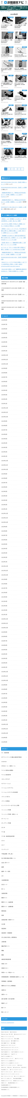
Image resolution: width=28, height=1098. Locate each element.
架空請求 (3, 928)
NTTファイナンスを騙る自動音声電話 (11, 757)
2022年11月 (4, 517)
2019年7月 (4, 693)
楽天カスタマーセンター (19, 1080)
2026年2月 (4, 346)
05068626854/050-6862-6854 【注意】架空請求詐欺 (14, 258)
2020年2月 (4, 663)
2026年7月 (4, 324)
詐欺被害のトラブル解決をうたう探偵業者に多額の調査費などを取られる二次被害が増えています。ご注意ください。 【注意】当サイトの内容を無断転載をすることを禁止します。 (14, 8)
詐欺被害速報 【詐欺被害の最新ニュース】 (12, 977)
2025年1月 (4, 403)
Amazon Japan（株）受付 (8, 1034)
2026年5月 (4, 333)
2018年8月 (4, 742)
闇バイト (3, 1007)
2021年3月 (4, 605)
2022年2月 (4, 557)
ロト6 (2, 840)
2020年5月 (4, 649)
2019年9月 (4, 685)
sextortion (4, 761)
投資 (2, 915)
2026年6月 (4, 328)
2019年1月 (4, 720)
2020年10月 (4, 627)
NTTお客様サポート (6, 1052)
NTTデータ (15, 1054)
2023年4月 (4, 495)
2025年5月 (4, 386)
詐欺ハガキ (4, 963)
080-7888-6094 (6, 1032)
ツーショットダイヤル (7, 788)
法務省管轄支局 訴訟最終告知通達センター (11, 1087)
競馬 (2, 955)
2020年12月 (4, 619)
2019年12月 (4, 671)
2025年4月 (4, 390)
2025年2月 (4, 399)
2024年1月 (4, 456)
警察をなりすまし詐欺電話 (8, 985)
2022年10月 (4, 522)
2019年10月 (4, 680)
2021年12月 (4, 566)
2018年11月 (4, 728)
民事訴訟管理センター (7, 1085)
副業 (2, 867)
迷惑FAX (3, 990)
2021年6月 (4, 592)
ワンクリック (4, 849)
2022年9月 (4, 526)
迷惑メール (4, 994)
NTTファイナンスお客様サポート (9, 1060)
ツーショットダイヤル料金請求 (9, 792)
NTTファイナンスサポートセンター (9, 1065)
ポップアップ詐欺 (6, 823)
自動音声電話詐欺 (6, 959)
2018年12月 (4, 724)
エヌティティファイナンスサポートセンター (11, 1074)
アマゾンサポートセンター (8, 1071)
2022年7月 (4, 535)
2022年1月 (4, 561)
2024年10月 (4, 416)
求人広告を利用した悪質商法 (9, 937)
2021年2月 (4, 610)
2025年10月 (4, 364)
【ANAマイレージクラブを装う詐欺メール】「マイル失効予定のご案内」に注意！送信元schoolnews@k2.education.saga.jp (14, 264)
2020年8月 (4, 636)
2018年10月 (4, 733)
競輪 (2, 950)
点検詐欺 (3, 941)
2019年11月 (4, 676)
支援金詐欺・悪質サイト (7, 919)
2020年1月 (4, 667)
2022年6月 (4, 539)
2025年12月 (4, 355)
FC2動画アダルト (15, 1040)
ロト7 (2, 845)
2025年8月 (4, 372)
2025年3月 (4, 394)
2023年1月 (4, 509)
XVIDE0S (24, 1067)
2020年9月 (4, 632)
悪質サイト (4, 897)
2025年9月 (4, 368)
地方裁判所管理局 (17, 1078)
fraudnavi (3, 196)
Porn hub (4, 1067)
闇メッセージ (4, 1012)
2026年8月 (4, 320)
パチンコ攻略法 (5, 801)
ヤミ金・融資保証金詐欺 (7, 836)
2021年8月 (4, 583)
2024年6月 (4, 434)
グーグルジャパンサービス (8, 1076)
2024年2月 (4, 452)
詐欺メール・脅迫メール (7, 972)
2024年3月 (4, 447)
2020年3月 (4, 658)
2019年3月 (4, 711)
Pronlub (10, 1067)
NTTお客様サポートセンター (18, 1052)
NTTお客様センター (6, 1054)
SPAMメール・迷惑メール (8, 766)
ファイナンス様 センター (20, 1076)
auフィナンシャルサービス (8, 1038)
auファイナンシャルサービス (8, 1036)
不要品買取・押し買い (7, 854)
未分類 (3, 924)
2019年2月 (4, 715)
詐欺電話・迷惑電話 (6, 981)
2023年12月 (4, 460)
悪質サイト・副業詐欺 (7, 906)
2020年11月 (4, 623)
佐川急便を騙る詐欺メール (8, 858)
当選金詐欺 (4, 893)
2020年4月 (4, 654)
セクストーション (6, 783)
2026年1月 (4, 350)
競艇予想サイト (5, 946)
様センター (5, 1082)
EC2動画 (17, 1038)
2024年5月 (4, 438)
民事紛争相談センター (13, 1082)
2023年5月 (4, 491)
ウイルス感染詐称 (6, 774)
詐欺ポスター (4, 968)
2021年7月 (4, 588)
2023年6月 (4, 487)
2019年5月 (4, 702)
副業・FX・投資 (5, 871)
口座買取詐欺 (4, 880)
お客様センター (6, 1069)
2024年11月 (4, 412)
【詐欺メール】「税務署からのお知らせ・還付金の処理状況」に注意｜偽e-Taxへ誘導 (13, 220)
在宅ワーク (4, 884)
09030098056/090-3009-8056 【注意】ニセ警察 (14, 187)
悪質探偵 (3, 911)
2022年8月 (4, 531)
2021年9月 (4, 579)
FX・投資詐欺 (5, 752)
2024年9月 (4, 421)
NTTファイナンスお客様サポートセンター (11, 1063)
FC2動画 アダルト (6, 1043)
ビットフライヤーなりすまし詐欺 (10, 805)
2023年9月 (4, 474)
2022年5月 (4, 544)
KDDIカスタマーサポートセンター (9, 1045)
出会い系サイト (5, 862)
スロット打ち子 (5, 779)
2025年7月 (4, 377)
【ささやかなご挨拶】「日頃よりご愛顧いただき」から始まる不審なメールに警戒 (13, 225)
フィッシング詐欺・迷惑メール (9, 814)
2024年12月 (4, 408)
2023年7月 (4, 482)
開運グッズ (4, 1003)
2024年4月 (4, 443)
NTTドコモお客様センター (8, 1056)
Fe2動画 (13, 1043)
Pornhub (20, 1065)
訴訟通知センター (6, 1089)
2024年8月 (4, 425)
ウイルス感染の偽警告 (7, 770)
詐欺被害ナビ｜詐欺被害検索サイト (13, 1095)
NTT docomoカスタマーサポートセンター (11, 1047)
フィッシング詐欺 (6, 810)
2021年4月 (4, 601)
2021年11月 (4, 570)
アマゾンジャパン (18, 1071)
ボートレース (4, 818)
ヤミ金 (3, 832)
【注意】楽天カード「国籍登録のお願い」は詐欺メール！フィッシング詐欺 (13, 243)
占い (2, 875)
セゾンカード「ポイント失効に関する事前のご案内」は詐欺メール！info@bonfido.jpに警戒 (13, 248)
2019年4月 (4, 706)
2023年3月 (4, 500)
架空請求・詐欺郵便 (6, 933)
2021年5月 (4, 597)
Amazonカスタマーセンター (20, 1034)
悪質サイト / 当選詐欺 (7, 902)
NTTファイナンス (19, 1058)
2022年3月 (4, 553)
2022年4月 (4, 548)
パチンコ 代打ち (5, 796)
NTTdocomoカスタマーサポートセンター (11, 1049)
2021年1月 (4, 614)
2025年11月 (4, 359)
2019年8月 (4, 689)
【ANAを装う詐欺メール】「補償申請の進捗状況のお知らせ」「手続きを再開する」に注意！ (14, 270)
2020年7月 (4, 641)
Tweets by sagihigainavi (7, 1022)
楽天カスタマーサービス (7, 1080)
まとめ (3, 827)
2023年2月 (4, 504)
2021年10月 (4, 575)
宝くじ (3, 889)
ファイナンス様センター (7, 1078)
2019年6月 (4, 698)
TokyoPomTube (17, 1067)
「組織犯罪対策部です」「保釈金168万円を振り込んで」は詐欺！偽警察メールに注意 (13, 253)
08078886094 (14, 1032)
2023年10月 (4, 469)
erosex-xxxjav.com (6, 1040)
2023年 (6, 11)
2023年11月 (4, 465)
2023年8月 (4, 478)
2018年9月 (4, 737)
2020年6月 (4, 645)
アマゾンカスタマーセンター (16, 1069)
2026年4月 (4, 337)
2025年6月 (4, 381)
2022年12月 (4, 513)
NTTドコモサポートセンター (8, 1058)
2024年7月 (4, 430)
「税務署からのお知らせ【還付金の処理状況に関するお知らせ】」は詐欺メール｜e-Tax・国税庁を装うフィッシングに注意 (13, 237)
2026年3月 (4, 342)
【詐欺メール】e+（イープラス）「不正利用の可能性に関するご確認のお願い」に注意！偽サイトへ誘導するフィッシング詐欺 (13, 230)
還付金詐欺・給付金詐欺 (7, 999)
